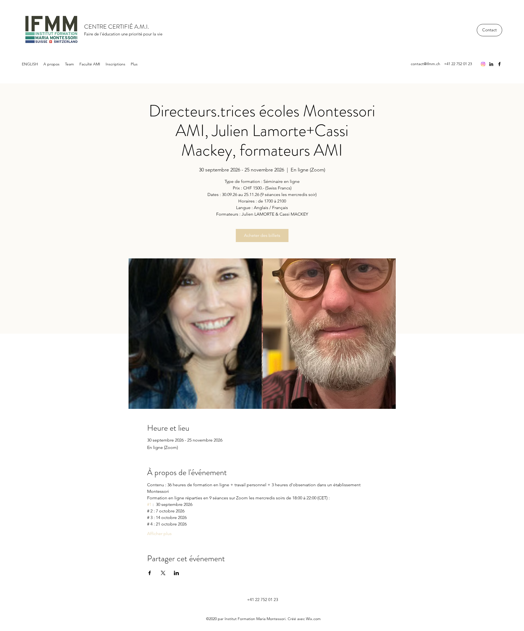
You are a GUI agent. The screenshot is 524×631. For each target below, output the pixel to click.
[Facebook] (499, 64)
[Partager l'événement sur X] (163, 573)
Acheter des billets (262, 235)
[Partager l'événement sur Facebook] (149, 573)
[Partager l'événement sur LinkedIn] (176, 573)
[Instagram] (483, 64)
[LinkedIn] (491, 64)
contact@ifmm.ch (425, 63)
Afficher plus (159, 533)
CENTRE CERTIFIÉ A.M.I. (116, 26)
